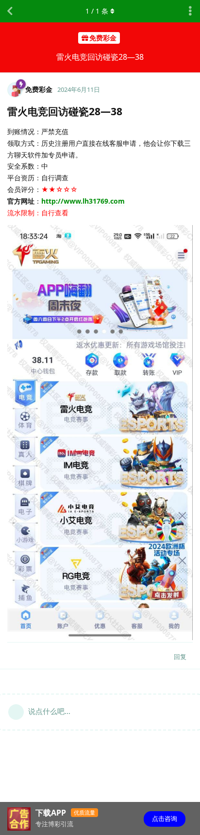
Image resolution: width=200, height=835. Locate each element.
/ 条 (96, 11)
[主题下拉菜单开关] (190, 11)
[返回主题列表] (9, 11)
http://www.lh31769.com (83, 201)
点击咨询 (164, 818)
